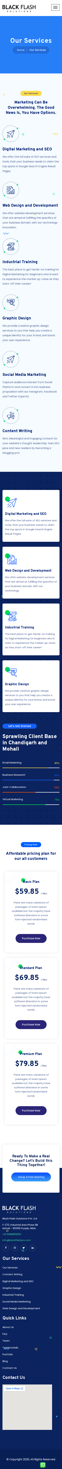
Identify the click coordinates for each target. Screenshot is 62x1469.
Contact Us (9, 1368)
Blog (5, 1361)
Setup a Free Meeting (31, 1177)
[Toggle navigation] (55, 7)
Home (21, 50)
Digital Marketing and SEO (27, 149)
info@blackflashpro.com (16, 1240)
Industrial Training (20, 262)
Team (6, 1340)
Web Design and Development (30, 205)
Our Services (10, 1267)
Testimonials (10, 1347)
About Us (8, 1327)
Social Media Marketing (24, 374)
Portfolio (7, 1354)
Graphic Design (16, 318)
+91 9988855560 (11, 1234)
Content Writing (17, 431)
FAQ (4, 1334)
